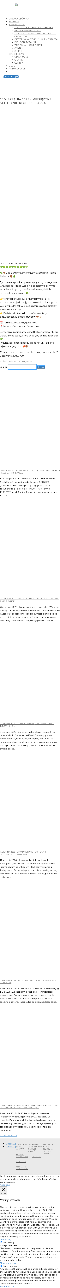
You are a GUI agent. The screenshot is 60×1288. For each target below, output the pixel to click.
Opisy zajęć (21, 57)
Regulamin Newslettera (22, 1168)
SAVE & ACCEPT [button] (8, 1286)
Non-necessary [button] (8, 1263)
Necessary (8, 1242)
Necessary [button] (5, 1239)
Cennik (18, 48)
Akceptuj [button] (5, 1185)
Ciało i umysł (17, 54)
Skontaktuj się (11, 76)
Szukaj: (3, 367)
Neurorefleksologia (27, 30)
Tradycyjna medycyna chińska (33, 27)
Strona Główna (19, 18)
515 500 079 (36, 1157)
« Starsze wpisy (8, 1136)
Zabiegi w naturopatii (28, 45)
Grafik (18, 60)
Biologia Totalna (25, 42)
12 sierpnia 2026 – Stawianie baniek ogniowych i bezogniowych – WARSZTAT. (24, 853)
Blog (12, 65)
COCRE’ (46, 1148)
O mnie (18, 51)
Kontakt (14, 21)
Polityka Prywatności (22, 1156)
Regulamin (21, 1162)
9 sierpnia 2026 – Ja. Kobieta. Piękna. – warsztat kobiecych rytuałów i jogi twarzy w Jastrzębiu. (29, 1106)
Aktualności (17, 68)
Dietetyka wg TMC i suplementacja (36, 39)
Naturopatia (17, 24)
